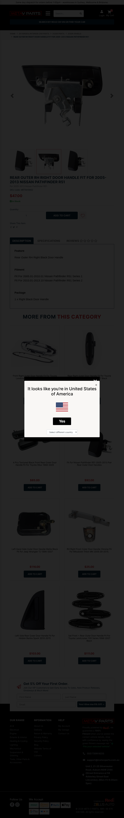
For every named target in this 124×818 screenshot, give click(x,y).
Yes (62, 421)
